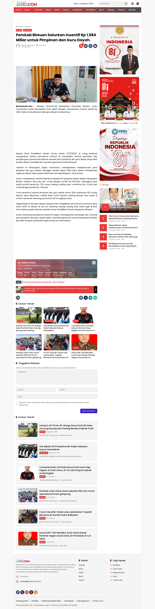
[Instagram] (27, 592)
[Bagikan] (90, 46)
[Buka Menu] (137, 3)
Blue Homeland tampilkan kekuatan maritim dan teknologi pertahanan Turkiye (123, 235)
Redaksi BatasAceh (28, 45)
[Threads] (31, 592)
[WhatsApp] (95, 298)
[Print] (95, 46)
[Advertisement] (77, 19)
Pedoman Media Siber (51, 601)
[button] (126, 4)
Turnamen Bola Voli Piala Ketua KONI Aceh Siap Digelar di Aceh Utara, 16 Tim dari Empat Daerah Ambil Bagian (84, 328)
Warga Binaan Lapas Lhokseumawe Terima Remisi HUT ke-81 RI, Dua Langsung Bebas (123, 226)
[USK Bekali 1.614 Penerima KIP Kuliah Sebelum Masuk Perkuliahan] (56, 315)
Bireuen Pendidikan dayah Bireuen (38, 282)
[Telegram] (90, 298)
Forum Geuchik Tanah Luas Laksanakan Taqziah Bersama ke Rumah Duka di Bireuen (56, 355)
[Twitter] (86, 298)
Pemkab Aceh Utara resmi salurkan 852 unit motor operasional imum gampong (28, 355)
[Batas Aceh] (27, 3)
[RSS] (36, 592)
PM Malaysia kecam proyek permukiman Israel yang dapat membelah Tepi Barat (122, 244)
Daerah (18, 30)
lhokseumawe (118, 572)
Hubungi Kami (83, 601)
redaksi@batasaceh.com (30, 581)
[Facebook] (81, 298)
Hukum (82, 580)
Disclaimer (69, 601)
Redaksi (35, 601)
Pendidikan (27, 30)
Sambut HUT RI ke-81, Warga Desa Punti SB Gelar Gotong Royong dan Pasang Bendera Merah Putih (28, 328)
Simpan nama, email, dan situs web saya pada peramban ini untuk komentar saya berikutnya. (54, 403)
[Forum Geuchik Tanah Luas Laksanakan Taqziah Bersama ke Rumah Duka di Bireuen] (56, 342)
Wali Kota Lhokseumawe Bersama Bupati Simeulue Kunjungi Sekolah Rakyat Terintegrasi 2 (124, 217)
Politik (81, 572)
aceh (115, 576)
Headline (60, 282)
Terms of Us (98, 601)
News (81, 569)
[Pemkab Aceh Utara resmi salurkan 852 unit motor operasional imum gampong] (29, 342)
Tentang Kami (22, 601)
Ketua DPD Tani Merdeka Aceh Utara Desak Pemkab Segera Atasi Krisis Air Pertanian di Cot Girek (83, 355)
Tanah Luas (117, 580)
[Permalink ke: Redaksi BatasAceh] (18, 46)
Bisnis (81, 576)
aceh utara (117, 569)
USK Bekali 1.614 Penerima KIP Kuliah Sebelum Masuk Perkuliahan (56, 328)
